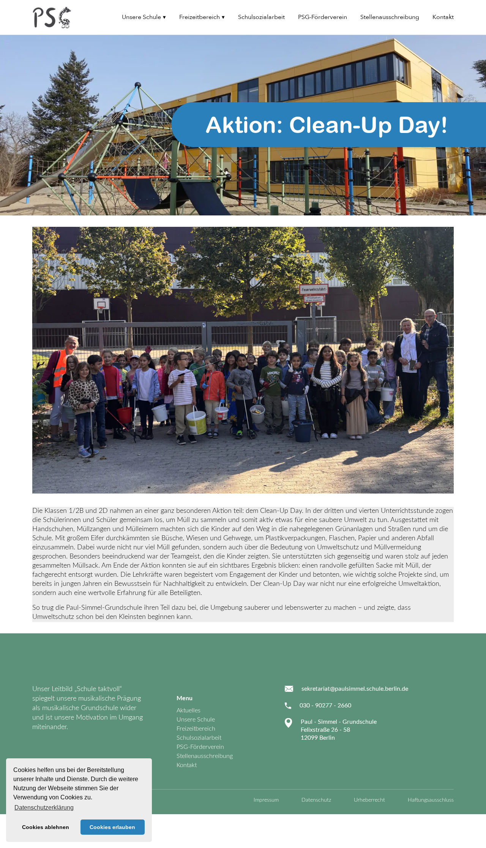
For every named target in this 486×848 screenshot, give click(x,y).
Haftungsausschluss (431, 800)
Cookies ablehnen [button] (45, 827)
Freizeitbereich (199, 17)
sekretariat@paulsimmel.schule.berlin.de (354, 689)
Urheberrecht (369, 800)
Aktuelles (188, 710)
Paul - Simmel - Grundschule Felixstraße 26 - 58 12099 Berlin (339, 730)
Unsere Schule (141, 17)
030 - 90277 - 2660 (325, 705)
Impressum (266, 800)
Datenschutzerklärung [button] (44, 807)
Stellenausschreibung (389, 17)
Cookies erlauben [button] (112, 827)
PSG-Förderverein (322, 17)
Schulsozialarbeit (261, 17)
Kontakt (443, 17)
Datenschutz (316, 800)
